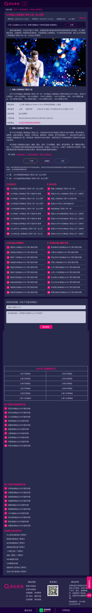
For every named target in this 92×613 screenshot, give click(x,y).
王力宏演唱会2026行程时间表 (19, 417)
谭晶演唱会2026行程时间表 (18, 505)
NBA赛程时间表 (12, 559)
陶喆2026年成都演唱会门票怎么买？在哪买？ (68, 213)
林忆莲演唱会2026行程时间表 (19, 517)
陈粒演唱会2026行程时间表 (18, 521)
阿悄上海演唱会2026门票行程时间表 (64, 262)
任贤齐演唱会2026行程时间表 (19, 445)
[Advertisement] (46, 349)
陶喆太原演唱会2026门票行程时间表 (24, 267)
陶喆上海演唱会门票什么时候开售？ (64, 198)
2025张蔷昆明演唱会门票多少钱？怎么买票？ (30, 175)
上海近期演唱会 (32, 154)
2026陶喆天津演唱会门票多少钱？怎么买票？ (27, 203)
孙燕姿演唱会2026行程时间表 (19, 488)
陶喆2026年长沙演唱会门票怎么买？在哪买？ (68, 233)
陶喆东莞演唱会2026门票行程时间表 (24, 277)
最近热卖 (28, 610)
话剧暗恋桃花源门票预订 (15, 547)
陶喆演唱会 (24, 9)
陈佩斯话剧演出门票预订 (15, 539)
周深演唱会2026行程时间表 (18, 421)
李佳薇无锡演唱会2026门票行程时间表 (65, 287)
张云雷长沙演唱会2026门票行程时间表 (65, 277)
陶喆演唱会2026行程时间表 (18, 429)
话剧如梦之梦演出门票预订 (16, 567)
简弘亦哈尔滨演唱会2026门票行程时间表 (66, 257)
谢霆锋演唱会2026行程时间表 (19, 425)
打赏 (31, 161)
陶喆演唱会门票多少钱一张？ (62, 208)
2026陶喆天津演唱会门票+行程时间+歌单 (25, 223)
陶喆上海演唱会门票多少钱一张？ (63, 188)
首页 (15, 9)
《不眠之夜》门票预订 (14, 551)
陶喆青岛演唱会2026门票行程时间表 (24, 292)
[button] (46, 610)
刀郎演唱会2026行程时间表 (18, 433)
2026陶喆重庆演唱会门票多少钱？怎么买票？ (27, 208)
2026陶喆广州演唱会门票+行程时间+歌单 (25, 213)
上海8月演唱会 (66, 388)
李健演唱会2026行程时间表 (18, 441)
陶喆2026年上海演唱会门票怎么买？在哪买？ (68, 193)
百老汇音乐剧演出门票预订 (16, 571)
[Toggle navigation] (25, 3)
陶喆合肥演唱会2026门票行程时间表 (24, 282)
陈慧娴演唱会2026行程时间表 (19, 509)
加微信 (47, 161)
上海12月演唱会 (67, 398)
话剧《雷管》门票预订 (14, 555)
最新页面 (37, 596)
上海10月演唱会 (67, 393)
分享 (62, 161)
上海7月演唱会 (25, 388)
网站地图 (37, 599)
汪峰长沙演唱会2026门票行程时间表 (64, 252)
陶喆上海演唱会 (36, 9)
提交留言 (46, 327)
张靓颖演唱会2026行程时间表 (19, 501)
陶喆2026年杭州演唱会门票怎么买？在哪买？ (68, 228)
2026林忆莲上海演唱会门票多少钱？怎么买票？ (28, 233)
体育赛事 (37, 593)
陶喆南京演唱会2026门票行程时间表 (24, 287)
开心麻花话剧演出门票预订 (16, 535)
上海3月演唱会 (25, 378)
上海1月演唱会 (25, 373)
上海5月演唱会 (25, 383)
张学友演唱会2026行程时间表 (19, 412)
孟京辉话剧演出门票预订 (15, 543)
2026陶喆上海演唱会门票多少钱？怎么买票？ (27, 188)
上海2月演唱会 (66, 373)
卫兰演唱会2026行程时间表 (18, 513)
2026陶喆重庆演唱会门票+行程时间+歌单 (25, 218)
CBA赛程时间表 (12, 563)
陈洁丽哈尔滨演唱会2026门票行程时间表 (66, 247)
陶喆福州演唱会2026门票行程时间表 (24, 262)
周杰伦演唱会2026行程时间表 (19, 408)
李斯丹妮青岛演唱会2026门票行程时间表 (66, 292)
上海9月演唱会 (25, 393)
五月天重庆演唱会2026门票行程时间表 (65, 267)
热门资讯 (29, 596)
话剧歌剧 (29, 593)
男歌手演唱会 (31, 586)
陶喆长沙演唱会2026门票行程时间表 (24, 247)
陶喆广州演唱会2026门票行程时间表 (24, 257)
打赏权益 (66, 610)
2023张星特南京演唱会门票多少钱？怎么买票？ (31, 178)
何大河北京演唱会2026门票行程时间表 (65, 282)
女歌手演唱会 (31, 589)
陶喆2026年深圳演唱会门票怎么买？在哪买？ (68, 218)
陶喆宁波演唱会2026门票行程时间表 (24, 272)
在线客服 (29, 599)
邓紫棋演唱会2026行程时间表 (19, 492)
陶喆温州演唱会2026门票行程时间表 (24, 252)
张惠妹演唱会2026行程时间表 (19, 525)
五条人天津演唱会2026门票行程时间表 (65, 272)
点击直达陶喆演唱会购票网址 (29, 123)
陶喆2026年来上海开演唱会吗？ (63, 203)
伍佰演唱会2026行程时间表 (18, 437)
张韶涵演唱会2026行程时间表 (19, 497)
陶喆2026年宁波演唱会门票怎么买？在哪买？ (68, 223)
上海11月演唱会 (25, 398)
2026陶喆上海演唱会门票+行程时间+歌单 (25, 193)
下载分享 (82, 18)
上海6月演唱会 (66, 383)
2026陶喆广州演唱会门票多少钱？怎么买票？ (27, 198)
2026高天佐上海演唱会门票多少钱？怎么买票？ (28, 228)
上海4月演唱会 (66, 378)
